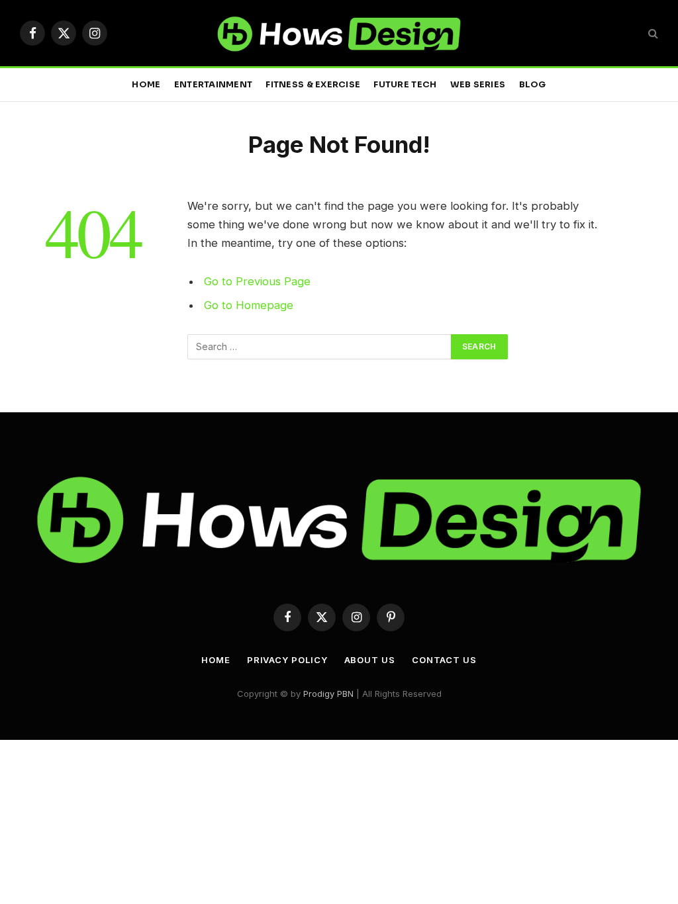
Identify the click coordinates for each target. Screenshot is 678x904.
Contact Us (444, 660)
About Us (369, 660)
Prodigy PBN (328, 693)
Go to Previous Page (257, 281)
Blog (532, 84)
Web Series (478, 84)
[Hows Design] (339, 33)
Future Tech (404, 84)
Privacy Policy (287, 660)
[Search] (652, 33)
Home (146, 84)
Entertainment (213, 84)
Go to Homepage (248, 305)
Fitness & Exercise (313, 84)
